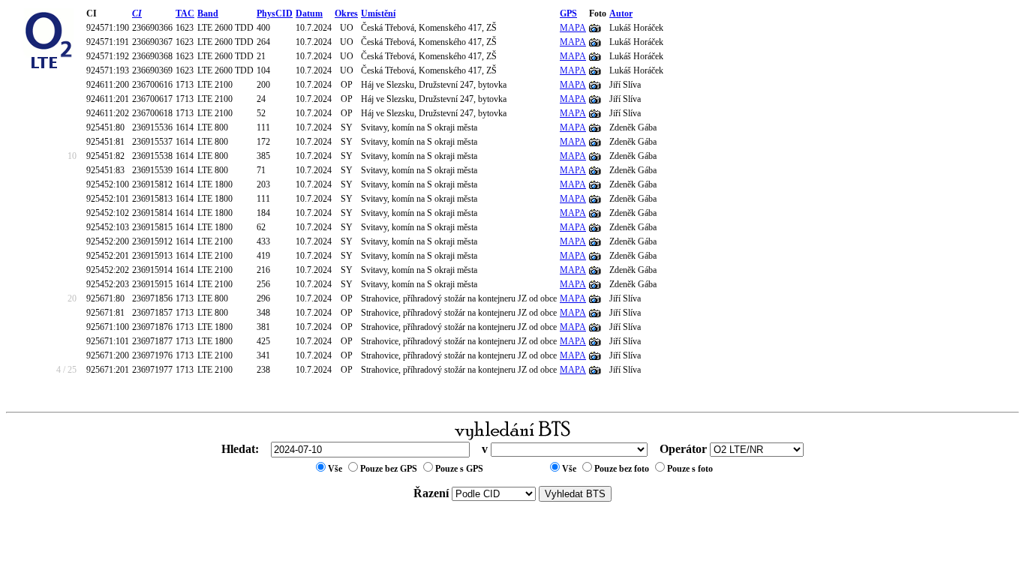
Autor (621, 13)
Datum (309, 13)
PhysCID (275, 13)
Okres (346, 13)
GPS (568, 13)
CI (137, 13)
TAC (185, 13)
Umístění (378, 13)
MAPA (573, 27)
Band (207, 13)
